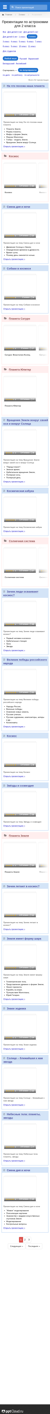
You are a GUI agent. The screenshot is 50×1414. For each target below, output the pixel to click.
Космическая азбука (20, 491)
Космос (14, 156)
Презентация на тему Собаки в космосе (21, 305)
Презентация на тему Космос (16, 772)
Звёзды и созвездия (20, 785)
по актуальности (31, 75)
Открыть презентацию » (14, 146)
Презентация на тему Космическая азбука (22, 527)
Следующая (15, 1246)
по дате (6, 75)
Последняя (33, 1246)
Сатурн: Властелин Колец (17, 355)
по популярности (28, 70)
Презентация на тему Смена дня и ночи (21, 243)
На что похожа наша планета (26, 85)
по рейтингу (17, 75)
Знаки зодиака (16, 1008)
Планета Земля (19, 835)
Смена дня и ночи (18, 206)
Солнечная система (22, 541)
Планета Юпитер (20, 369)
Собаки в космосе (19, 268)
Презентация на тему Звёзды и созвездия (22, 822)
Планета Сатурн (19, 318)
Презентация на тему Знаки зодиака (20, 1045)
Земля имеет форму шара (24, 938)
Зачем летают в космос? (23, 886)
